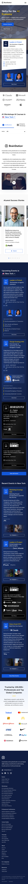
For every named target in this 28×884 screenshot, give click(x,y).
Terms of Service (4, 881)
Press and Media (5, 856)
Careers (3, 849)
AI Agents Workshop (6, 802)
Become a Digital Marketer (7, 827)
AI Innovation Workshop (7, 805)
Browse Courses (8, 24)
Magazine (4, 853)
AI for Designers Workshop (7, 793)
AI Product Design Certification (8, 816)
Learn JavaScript (5, 838)
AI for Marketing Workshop (7, 791)
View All (3, 831)
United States (7, 770)
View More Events (14, 676)
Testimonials (4, 871)
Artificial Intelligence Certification (8, 811)
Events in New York (5, 779)
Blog (3, 858)
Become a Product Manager (7, 826)
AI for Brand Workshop (6, 797)
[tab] (7, 125)
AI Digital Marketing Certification (8, 818)
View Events (7, 29)
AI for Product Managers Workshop (9, 790)
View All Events (14, 473)
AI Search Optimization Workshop (9, 800)
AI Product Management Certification (9, 813)
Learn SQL (4, 842)
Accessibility (11, 881)
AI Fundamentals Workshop (7, 788)
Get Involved (4, 851)
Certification (4, 869)
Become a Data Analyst (6, 829)
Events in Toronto (5, 782)
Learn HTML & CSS (5, 840)
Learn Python (4, 836)
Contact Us (4, 854)
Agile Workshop (5, 804)
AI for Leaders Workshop (7, 795)
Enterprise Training (5, 864)
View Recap (14, 615)
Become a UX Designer (6, 824)
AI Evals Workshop (6, 798)
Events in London (5, 780)
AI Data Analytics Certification (8, 815)
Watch (15, 251)
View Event (14, 84)
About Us (4, 847)
